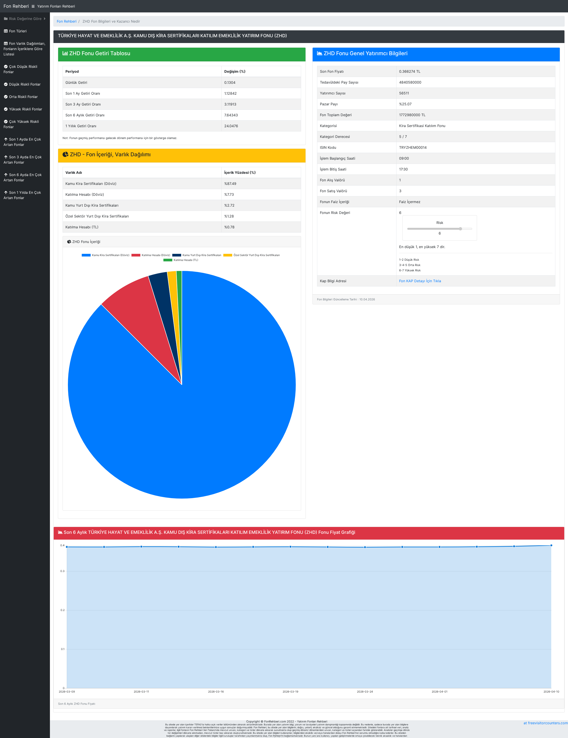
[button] (25, 18)
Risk (439, 222)
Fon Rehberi (16, 6)
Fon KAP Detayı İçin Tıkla (420, 281)
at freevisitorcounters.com (546, 723)
